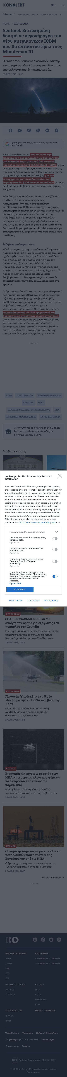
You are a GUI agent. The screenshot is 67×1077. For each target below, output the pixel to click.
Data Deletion (16, 600)
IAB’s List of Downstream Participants (37, 522)
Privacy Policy (51, 600)
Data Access (33, 600)
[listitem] (33, 531)
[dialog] (33, 538)
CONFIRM (20, 589)
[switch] (55, 538)
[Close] (61, 477)
